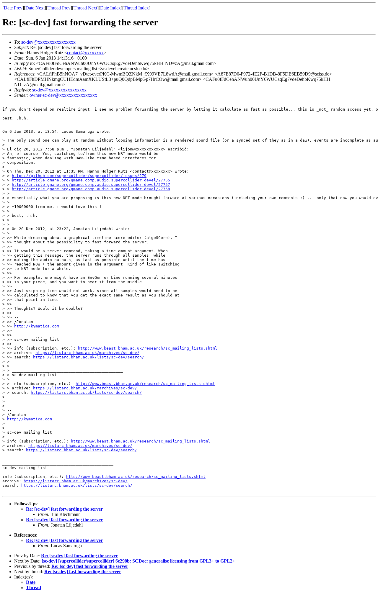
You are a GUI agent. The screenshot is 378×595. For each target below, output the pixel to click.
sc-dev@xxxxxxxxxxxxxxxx (48, 42)
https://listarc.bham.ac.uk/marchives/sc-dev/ (87, 352)
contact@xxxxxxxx (85, 52)
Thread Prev (59, 7)
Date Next (35, 7)
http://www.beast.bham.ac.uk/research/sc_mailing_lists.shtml (147, 348)
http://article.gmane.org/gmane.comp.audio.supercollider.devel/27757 (91, 184)
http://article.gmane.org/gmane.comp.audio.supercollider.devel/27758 (91, 189)
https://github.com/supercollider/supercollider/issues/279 (79, 175)
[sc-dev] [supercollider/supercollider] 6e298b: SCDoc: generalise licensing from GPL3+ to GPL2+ (138, 560)
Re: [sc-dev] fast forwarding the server (64, 509)
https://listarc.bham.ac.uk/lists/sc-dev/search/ (88, 357)
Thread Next (85, 7)
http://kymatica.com (36, 326)
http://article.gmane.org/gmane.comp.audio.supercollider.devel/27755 (91, 180)
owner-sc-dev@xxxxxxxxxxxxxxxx (63, 95)
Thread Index (136, 7)
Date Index (110, 7)
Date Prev (13, 7)
